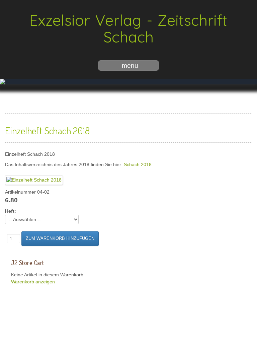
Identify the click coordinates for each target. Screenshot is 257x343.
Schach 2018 (138, 159)
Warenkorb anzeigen (33, 276)
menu (130, 65)
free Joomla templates (128, 311)
